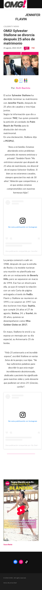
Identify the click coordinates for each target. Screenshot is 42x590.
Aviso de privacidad (10, 582)
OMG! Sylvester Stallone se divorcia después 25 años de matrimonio (19, 37)
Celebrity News (11, 26)
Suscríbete (8, 544)
